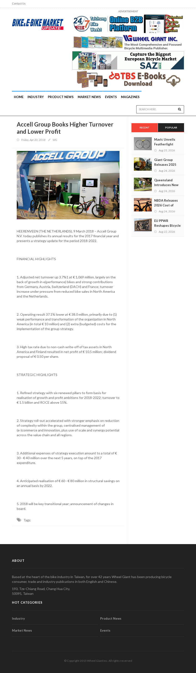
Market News (89, 97)
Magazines (130, 97)
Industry (18, 618)
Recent (145, 127)
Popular (171, 127)
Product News (61, 97)
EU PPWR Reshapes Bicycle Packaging (167, 225)
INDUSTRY (35, 97)
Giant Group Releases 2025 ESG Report (165, 164)
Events (111, 97)
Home (18, 97)
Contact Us (19, 3)
